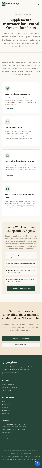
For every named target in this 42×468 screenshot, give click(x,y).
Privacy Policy (14, 453)
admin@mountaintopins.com (11, 436)
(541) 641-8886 (7, 433)
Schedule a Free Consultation (21, 288)
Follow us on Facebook (11, 373)
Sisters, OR (5, 407)
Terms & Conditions (25, 453)
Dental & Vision (6, 390)
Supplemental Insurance (9, 387)
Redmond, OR (6, 404)
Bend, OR (4, 401)
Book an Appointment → (10, 439)
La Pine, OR (5, 414)
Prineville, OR (6, 410)
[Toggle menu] (38, 4)
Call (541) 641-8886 (21, 345)
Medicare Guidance (8, 384)
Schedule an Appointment (21, 338)
